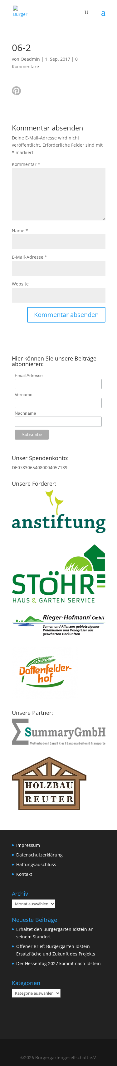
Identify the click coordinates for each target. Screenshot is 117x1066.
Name (20, 230)
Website (20, 284)
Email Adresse (29, 375)
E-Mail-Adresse (29, 257)
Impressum (28, 845)
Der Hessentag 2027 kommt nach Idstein (58, 963)
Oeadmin (30, 59)
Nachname (25, 413)
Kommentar (26, 164)
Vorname (23, 394)
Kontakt (24, 874)
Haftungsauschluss (36, 864)
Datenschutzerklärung (39, 855)
